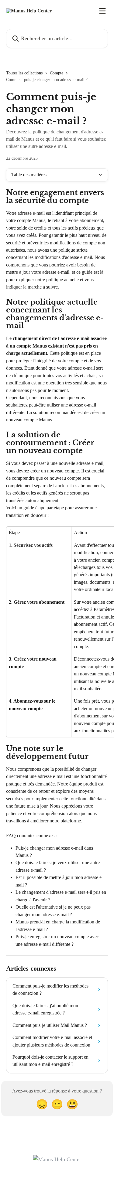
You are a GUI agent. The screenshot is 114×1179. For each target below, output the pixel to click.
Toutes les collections (24, 73)
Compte (56, 73)
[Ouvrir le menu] (102, 11)
